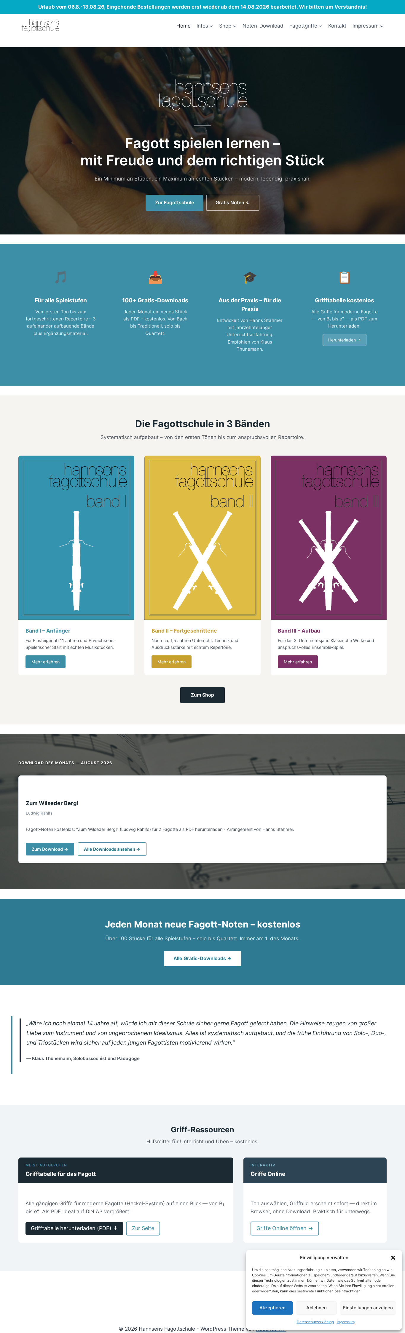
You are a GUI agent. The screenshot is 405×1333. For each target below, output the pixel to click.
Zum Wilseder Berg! (52, 803)
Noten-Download (263, 26)
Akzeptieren (272, 1307)
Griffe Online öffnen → (284, 1228)
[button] (393, 1258)
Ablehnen (316, 1307)
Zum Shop (202, 695)
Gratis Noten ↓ (233, 202)
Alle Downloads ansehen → (112, 849)
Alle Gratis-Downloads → (202, 958)
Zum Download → (50, 849)
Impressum (346, 1322)
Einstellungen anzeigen (368, 1307)
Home (183, 26)
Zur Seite (143, 1228)
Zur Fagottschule (174, 202)
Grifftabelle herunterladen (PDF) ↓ (74, 1228)
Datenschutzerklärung (315, 1322)
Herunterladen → (344, 339)
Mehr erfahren (45, 661)
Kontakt (337, 26)
